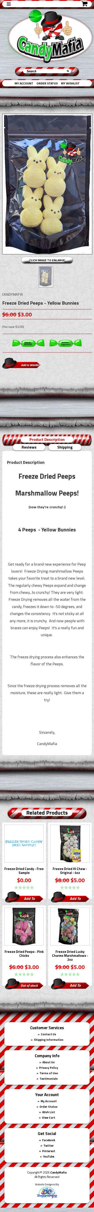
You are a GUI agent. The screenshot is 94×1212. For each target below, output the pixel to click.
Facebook (48, 1140)
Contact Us (48, 1034)
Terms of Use (49, 1073)
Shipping (65, 447)
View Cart (48, 1117)
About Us (48, 1062)
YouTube (48, 1156)
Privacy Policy (48, 1067)
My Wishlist (70, 83)
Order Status (47, 83)
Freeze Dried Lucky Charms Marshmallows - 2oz (70, 956)
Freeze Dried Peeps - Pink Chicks (24, 954)
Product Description (47, 439)
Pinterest (48, 1151)
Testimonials (49, 1078)
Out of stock (29, 985)
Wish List (48, 1112)
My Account (24, 83)
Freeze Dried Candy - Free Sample (24, 871)
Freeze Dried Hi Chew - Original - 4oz (70, 871)
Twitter (49, 1145)
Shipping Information (48, 1039)
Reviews (29, 447)
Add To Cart (29, 899)
